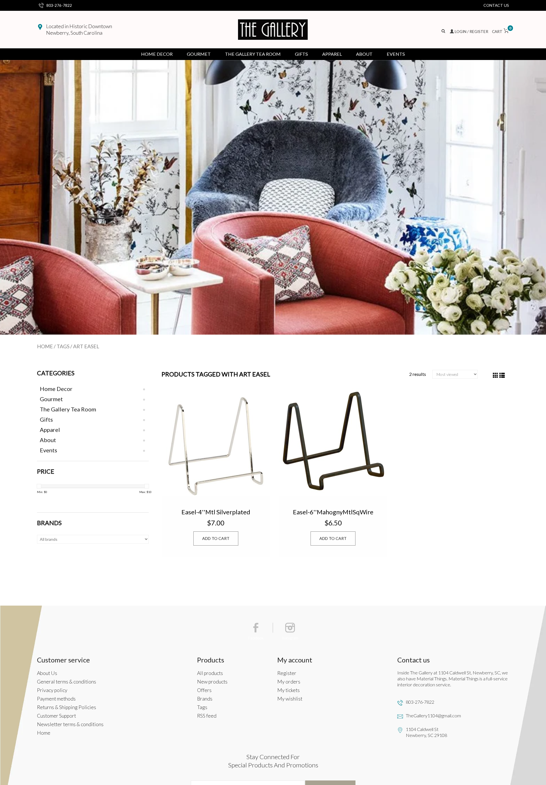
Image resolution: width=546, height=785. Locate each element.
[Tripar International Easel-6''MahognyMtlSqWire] (333, 442)
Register (286, 673)
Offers (204, 690)
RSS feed (206, 716)
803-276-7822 (59, 5)
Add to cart (215, 538)
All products (210, 673)
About (364, 54)
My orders (288, 682)
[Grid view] (495, 375)
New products (212, 682)
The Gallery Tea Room (253, 54)
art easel (86, 346)
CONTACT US (496, 5)
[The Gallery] (273, 29)
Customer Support (56, 716)
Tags (63, 346)
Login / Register (471, 31)
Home (45, 346)
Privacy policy (52, 690)
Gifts (301, 54)
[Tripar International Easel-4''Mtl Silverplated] (216, 442)
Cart (500, 31)
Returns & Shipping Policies (66, 707)
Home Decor (157, 54)
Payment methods (56, 699)
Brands (204, 699)
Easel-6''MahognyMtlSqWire (333, 511)
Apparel (332, 54)
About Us (47, 673)
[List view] (502, 375)
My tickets (288, 690)
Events (396, 54)
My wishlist (289, 699)
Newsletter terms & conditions (70, 724)
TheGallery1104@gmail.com (433, 715)
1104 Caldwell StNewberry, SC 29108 (426, 732)
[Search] (443, 31)
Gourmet (199, 54)
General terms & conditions (66, 682)
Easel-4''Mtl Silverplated (215, 511)
